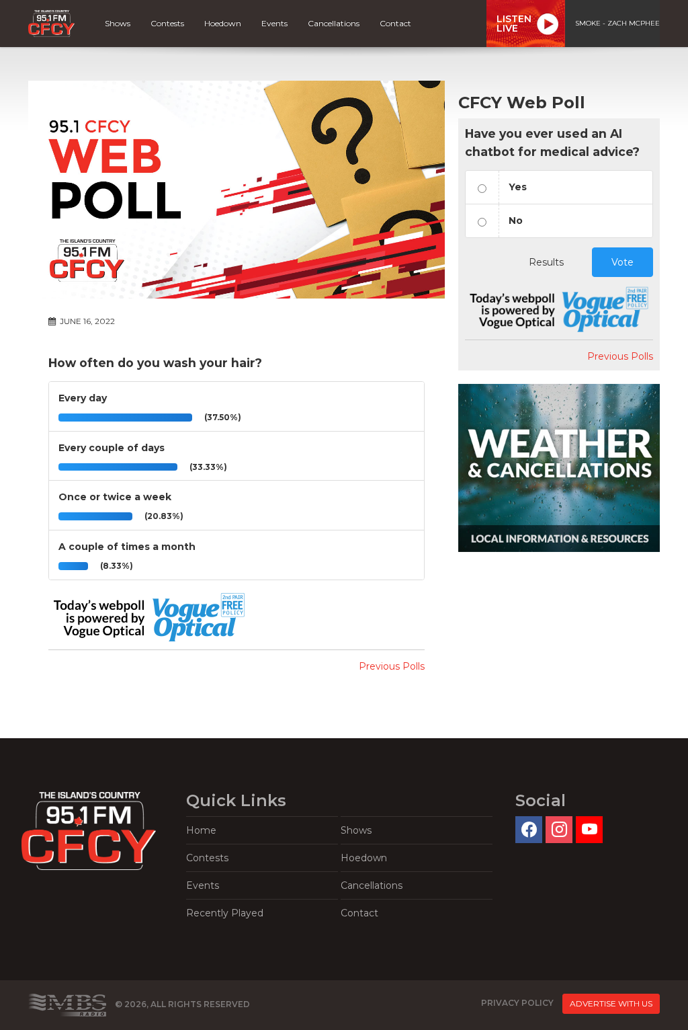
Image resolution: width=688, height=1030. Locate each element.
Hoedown (222, 23)
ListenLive (514, 23)
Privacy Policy (517, 1003)
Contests (167, 23)
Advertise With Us (611, 1003)
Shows (117, 23)
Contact (395, 23)
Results (546, 262)
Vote (622, 262)
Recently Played (224, 913)
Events (274, 23)
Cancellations (333, 23)
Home (201, 830)
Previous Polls (392, 666)
